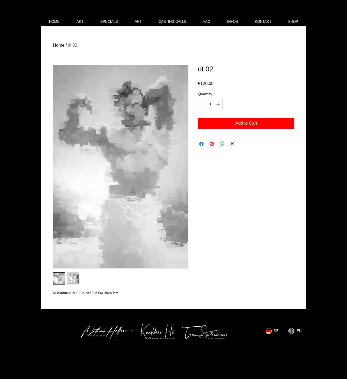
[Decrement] (202, 104)
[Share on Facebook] (201, 144)
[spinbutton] (210, 104)
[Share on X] (232, 144)
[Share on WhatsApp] (222, 144)
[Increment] (218, 104)
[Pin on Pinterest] (211, 144)
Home (59, 45)
